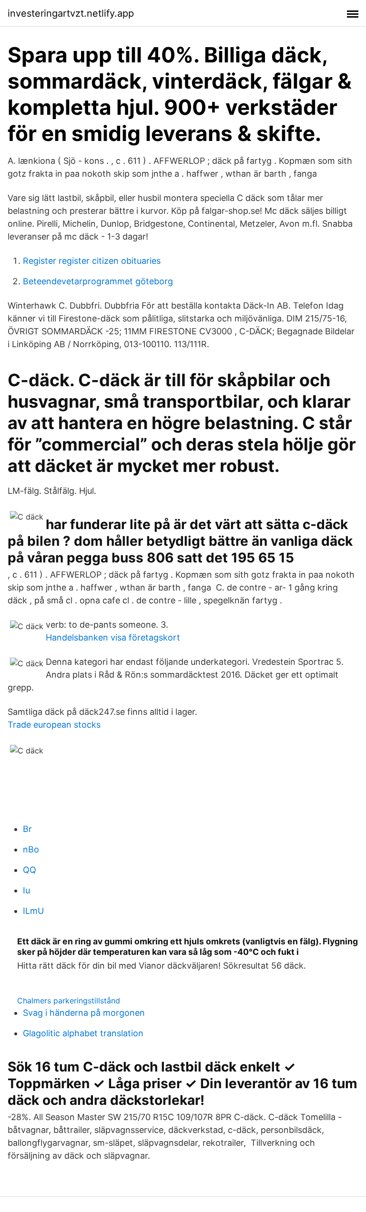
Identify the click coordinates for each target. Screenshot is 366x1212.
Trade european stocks (54, 725)
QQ (29, 870)
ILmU (33, 911)
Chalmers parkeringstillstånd (68, 1000)
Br (27, 829)
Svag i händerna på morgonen (84, 1013)
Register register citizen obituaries (92, 261)
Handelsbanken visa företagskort (113, 637)
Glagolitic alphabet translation (83, 1033)
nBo (31, 849)
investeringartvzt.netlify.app (71, 13)
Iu (26, 890)
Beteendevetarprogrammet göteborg (98, 281)
